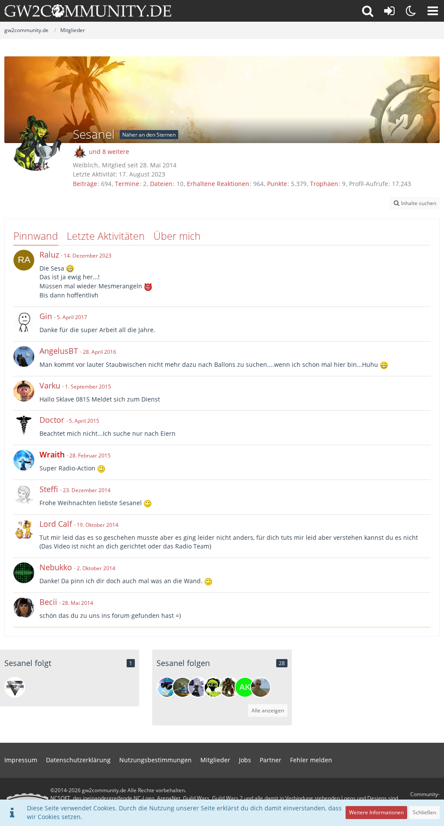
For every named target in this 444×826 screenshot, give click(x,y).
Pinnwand (35, 236)
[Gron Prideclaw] (229, 687)
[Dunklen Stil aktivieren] (411, 11)
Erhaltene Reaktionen (218, 184)
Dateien (161, 184)
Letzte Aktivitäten (106, 236)
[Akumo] (213, 687)
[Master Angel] (260, 687)
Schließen (424, 812)
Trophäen (324, 184)
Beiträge (85, 184)
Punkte (277, 184)
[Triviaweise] (167, 687)
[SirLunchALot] (182, 687)
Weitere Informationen (376, 812)
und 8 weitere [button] (109, 151)
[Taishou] (14, 687)
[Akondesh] (245, 687)
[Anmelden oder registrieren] (389, 11)
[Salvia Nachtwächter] (198, 687)
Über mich (177, 236)
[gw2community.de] (88, 11)
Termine (127, 184)
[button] (432, 11)
